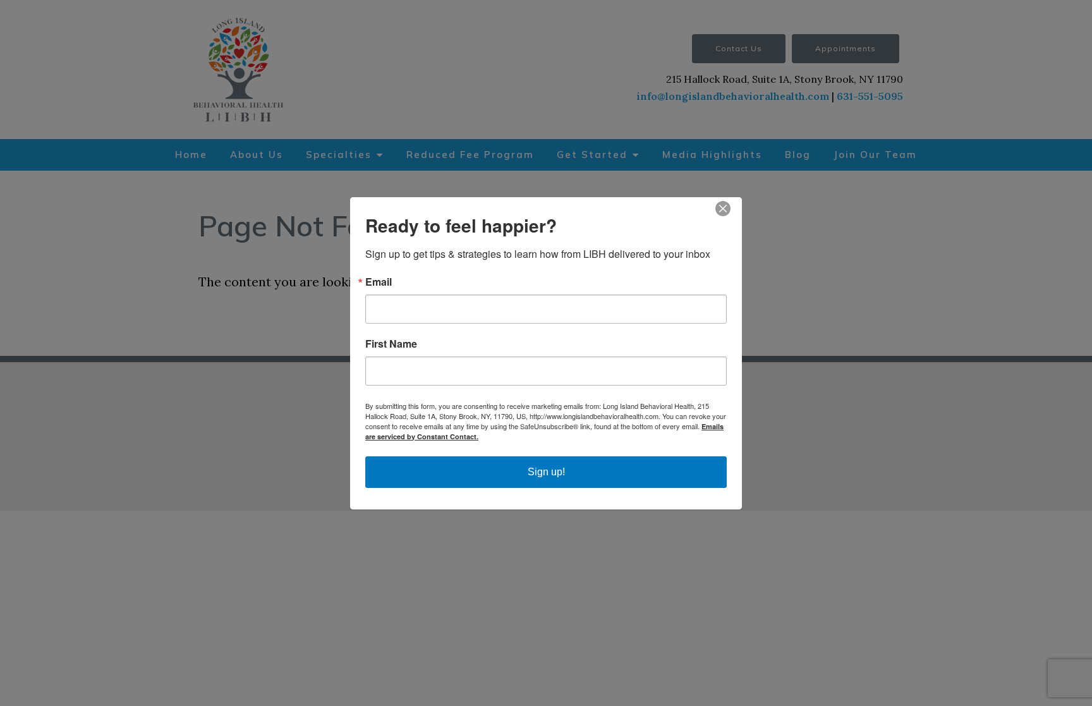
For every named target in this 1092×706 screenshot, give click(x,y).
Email (378, 282)
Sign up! (546, 471)
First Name (391, 344)
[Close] (730, 208)
